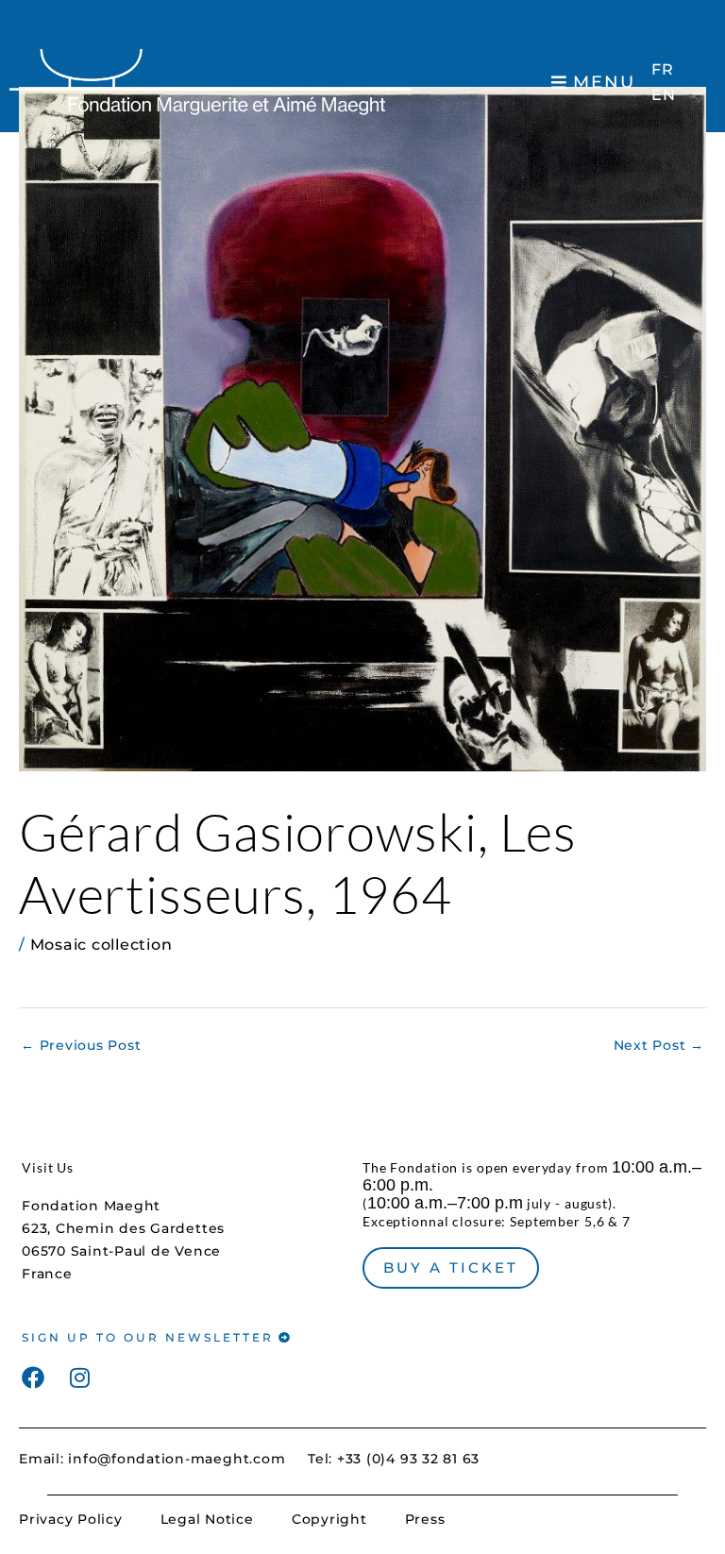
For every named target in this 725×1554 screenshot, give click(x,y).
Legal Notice (207, 1519)
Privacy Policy (71, 1519)
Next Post (659, 1045)
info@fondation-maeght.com (176, 1458)
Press (425, 1519)
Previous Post (81, 1045)
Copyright (329, 1519)
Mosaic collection (101, 945)
